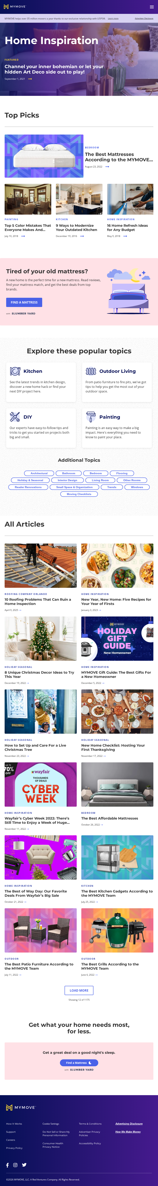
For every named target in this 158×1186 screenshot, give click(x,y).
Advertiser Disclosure (144, 18)
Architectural (39, 473)
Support (11, 1131)
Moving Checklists (79, 494)
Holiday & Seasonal (30, 480)
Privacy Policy (14, 1148)
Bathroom (68, 473)
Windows (137, 487)
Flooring (122, 473)
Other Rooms (132, 480)
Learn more (113, 18)
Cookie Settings (51, 1123)
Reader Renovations (28, 487)
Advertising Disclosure (129, 1123)
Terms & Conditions (90, 1123)
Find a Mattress (76, 1063)
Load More (79, 990)
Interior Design (67, 480)
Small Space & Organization (74, 487)
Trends (111, 487)
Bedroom (96, 473)
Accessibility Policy (90, 1143)
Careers (10, 1139)
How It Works (14, 1123)
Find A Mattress (24, 302)
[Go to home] (15, 7)
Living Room (100, 480)
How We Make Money (128, 1131)
